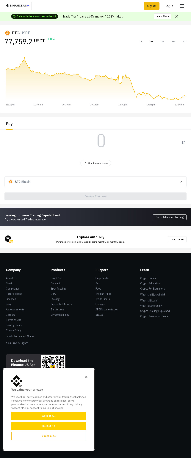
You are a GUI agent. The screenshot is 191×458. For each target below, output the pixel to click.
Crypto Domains (60, 314)
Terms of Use (13, 320)
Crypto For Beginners (152, 288)
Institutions (57, 309)
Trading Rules (103, 294)
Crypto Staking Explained (155, 311)
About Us (11, 278)
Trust (9, 283)
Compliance (13, 288)
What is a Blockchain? (152, 294)
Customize (49, 436)
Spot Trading (58, 288)
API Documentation (107, 309)
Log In (169, 6)
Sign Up (151, 6)
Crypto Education (150, 283)
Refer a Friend (14, 294)
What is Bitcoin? (149, 300)
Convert (55, 283)
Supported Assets (61, 304)
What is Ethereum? (151, 305)
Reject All (48, 425)
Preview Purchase (95, 196)
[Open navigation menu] (182, 6)
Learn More (162, 16)
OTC (53, 294)
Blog (9, 304)
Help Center (102, 278)
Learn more (177, 239)
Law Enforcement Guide (20, 336)
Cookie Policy (13, 330)
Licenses (11, 299)
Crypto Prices (148, 278)
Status (99, 314)
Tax (98, 283)
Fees (98, 288)
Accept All (49, 415)
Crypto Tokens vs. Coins (154, 316)
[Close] (86, 377)
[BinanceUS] (18, 6)
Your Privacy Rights (17, 343)
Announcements (15, 309)
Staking (55, 299)
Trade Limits (103, 299)
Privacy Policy (14, 325)
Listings (100, 304)
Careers (10, 314)
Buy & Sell (56, 278)
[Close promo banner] (177, 16)
